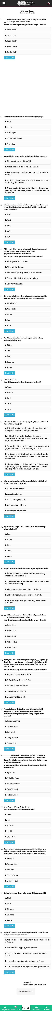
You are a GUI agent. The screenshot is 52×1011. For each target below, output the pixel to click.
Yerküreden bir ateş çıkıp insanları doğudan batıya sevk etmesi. (26, 954)
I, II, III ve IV (10, 837)
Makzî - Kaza (10, 647)
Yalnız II (9, 392)
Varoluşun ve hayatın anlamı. (16, 261)
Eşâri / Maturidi (11, 789)
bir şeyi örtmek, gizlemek (15, 488)
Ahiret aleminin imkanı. (14, 267)
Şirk (7, 320)
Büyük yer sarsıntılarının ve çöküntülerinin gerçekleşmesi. (27, 967)
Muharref (9, 909)
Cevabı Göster (9, 57)
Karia (8, 545)
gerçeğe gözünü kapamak (15, 511)
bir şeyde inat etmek (13, 494)
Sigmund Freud (11, 881)
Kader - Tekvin (11, 46)
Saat (7, 534)
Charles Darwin (11, 875)
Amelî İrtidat (10, 309)
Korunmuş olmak (12, 721)
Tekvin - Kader (11, 52)
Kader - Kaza (10, 35)
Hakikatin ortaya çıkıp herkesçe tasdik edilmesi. (23, 273)
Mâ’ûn (8, 231)
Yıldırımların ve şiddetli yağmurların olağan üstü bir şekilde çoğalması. (27, 941)
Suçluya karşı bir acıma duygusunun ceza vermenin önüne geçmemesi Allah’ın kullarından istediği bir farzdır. (27, 447)
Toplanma (9, 362)
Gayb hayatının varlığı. (14, 284)
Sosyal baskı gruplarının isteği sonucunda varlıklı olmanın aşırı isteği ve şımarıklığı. (27, 582)
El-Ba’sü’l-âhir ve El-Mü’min (15, 691)
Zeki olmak (10, 732)
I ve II (8, 398)
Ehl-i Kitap (9, 915)
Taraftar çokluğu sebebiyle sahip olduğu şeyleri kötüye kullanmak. (25, 601)
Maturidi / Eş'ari (11, 795)
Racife (8, 539)
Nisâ (7, 226)
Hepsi (8, 409)
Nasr (8, 214)
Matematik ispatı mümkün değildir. (18, 161)
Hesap (8, 367)
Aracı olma (10, 144)
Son (7, 351)
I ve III (8, 404)
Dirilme (8, 345)
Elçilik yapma (11, 133)
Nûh (7, 237)
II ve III (8, 831)
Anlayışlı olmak (11, 738)
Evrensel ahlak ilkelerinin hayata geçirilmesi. (22, 278)
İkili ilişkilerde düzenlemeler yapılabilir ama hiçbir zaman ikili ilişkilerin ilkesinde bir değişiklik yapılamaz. (26, 429)
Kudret (8, 127)
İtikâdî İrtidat (10, 303)
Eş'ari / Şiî (10, 772)
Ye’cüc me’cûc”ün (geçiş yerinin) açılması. (21, 948)
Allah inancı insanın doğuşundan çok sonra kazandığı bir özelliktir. (26, 173)
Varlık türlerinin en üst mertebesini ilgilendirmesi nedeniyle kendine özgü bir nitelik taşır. (27, 181)
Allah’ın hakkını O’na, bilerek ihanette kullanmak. (23, 589)
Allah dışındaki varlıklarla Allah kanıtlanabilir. (22, 167)
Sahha (8, 551)
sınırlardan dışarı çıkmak (15, 499)
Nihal (8, 903)
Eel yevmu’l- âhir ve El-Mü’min (16, 686)
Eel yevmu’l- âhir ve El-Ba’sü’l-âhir (18, 674)
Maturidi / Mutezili (12, 778)
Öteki (8, 356)
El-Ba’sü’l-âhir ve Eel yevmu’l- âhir (18, 680)
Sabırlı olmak (11, 743)
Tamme (8, 556)
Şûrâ (8, 220)
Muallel (8, 920)
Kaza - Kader (10, 30)
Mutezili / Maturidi (12, 784)
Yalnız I (8, 387)
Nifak (8, 326)
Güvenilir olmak (11, 726)
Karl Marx (9, 870)
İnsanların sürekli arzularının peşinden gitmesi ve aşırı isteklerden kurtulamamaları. (26, 574)
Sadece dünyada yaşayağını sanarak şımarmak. (23, 595)
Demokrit (9, 858)
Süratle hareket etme (13, 138)
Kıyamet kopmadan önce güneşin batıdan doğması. (24, 961)
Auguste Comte (11, 864)
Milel (8, 898)
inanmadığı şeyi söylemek (15, 505)
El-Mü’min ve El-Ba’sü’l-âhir (15, 697)
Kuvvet (8, 121)
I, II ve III (9, 825)
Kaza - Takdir (11, 41)
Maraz (8, 314)
